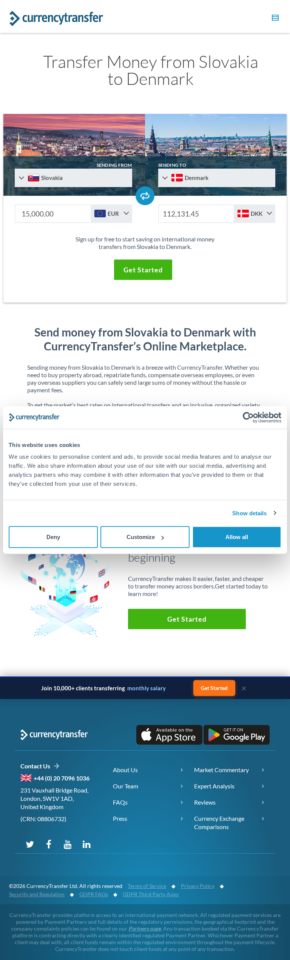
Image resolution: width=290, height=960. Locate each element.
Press (120, 818)
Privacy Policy (197, 886)
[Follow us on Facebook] (48, 843)
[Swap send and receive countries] (145, 195)
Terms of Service (147, 886)
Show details (249, 513)
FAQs (120, 802)
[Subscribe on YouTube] (67, 843)
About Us (125, 769)
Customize (140, 537)
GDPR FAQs (93, 894)
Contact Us (36, 766)
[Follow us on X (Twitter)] (29, 843)
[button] (274, 19)
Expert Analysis (214, 786)
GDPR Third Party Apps (151, 894)
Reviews (205, 802)
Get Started (214, 688)
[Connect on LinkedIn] (86, 843)
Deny (53, 537)
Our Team (125, 786)
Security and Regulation (37, 894)
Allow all (236, 537)
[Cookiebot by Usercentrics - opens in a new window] (248, 417)
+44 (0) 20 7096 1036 (61, 778)
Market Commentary (221, 769)
